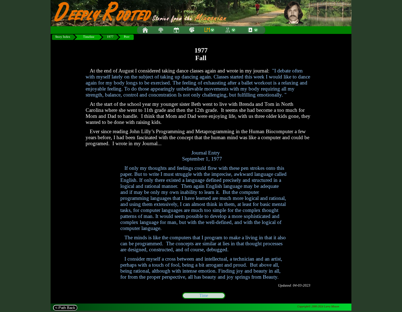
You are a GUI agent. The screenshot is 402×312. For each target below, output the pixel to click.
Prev (127, 36)
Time (203, 295)
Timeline (88, 36)
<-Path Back (65, 308)
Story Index (62, 36)
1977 (110, 36)
